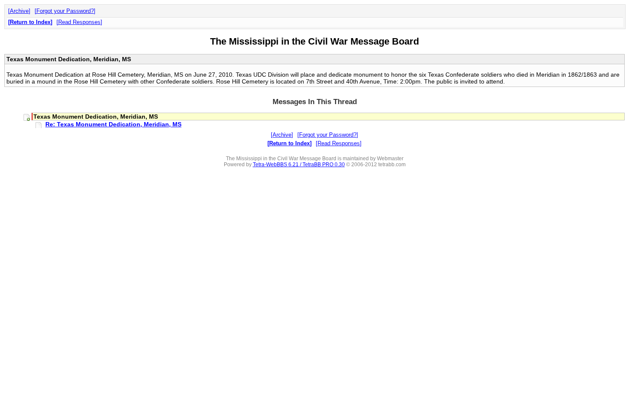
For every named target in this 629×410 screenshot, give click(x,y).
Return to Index (30, 22)
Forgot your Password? (65, 11)
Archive (19, 11)
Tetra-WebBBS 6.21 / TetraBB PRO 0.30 (299, 165)
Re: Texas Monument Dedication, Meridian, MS (113, 124)
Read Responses (79, 22)
